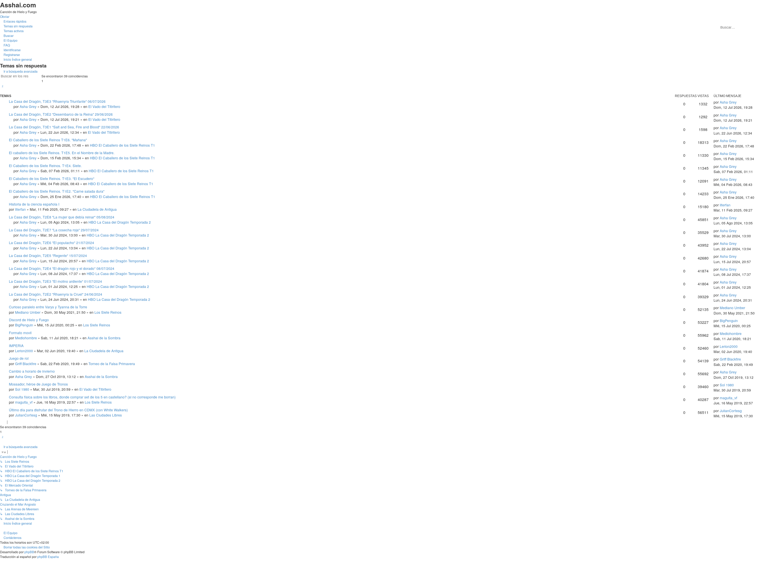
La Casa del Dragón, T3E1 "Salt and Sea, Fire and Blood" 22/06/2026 (64, 126)
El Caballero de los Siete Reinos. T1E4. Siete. (45, 165)
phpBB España (48, 556)
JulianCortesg (26, 415)
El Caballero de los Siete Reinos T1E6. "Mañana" (48, 139)
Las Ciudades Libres (105, 415)
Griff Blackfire (25, 363)
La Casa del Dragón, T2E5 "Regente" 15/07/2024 (48, 255)
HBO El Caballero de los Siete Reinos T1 (122, 145)
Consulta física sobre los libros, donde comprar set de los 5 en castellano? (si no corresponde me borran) (92, 396)
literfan (20, 209)
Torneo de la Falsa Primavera (112, 363)
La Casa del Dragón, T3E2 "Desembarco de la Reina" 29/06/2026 (61, 114)
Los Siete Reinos (107, 312)
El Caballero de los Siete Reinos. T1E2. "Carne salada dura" (56, 191)
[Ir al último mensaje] (739, 102)
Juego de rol (19, 358)
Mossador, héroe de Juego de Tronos (38, 384)
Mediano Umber (27, 312)
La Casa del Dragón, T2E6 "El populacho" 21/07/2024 (51, 242)
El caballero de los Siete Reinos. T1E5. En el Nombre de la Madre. (61, 152)
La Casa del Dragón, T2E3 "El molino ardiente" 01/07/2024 (55, 281)
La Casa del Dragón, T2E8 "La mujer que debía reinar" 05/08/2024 (61, 216)
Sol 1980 (22, 389)
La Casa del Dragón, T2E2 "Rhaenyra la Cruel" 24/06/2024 (55, 294)
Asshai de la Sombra (104, 337)
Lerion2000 (24, 350)
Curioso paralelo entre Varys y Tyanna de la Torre (48, 306)
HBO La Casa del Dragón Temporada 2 (120, 222)
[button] (2, 91)
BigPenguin (24, 324)
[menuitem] (16, 26)
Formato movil (20, 332)
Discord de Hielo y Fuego (29, 319)
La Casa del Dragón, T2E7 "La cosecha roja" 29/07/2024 (54, 229)
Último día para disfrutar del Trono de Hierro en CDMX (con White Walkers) (68, 409)
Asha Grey (28, 106)
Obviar (4, 16)
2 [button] (2, 86)
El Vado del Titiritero (104, 106)
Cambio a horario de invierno (32, 371)
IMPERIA (16, 345)
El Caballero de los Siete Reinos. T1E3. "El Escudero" (51, 178)
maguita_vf (24, 402)
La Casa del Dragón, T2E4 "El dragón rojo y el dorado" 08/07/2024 (61, 268)
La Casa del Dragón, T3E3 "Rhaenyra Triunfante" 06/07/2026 (57, 101)
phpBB (29, 552)
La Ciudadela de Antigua (97, 209)
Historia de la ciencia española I (34, 204)
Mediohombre (26, 337)
